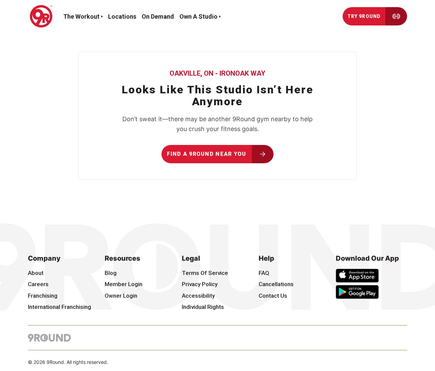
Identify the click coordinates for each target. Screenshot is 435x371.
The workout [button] (81, 16)
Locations (122, 16)
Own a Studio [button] (198, 16)
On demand (158, 16)
